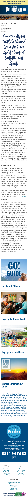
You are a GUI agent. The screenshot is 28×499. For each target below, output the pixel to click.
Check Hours (14, 446)
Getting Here (7, 472)
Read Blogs (7, 475)
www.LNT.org (22, 196)
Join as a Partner (14, 484)
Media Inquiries (14, 485)
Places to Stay (7, 469)
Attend (21, 473)
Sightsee (7, 473)
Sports (14, 487)
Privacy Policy (14, 489)
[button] (21, 493)
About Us (14, 488)
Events (21, 469)
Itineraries (7, 470)
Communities (21, 472)
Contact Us (21, 475)
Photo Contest (21, 470)
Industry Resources (14, 482)
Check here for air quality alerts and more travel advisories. (14, 2)
